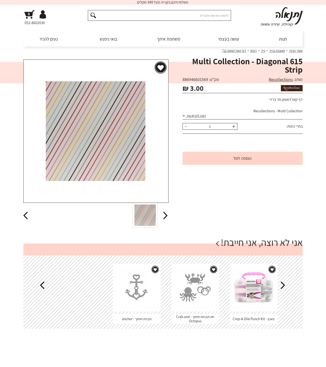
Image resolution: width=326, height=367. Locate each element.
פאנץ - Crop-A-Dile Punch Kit (253, 319)
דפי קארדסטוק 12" (234, 51)
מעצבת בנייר (277, 51)
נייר (263, 51)
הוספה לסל (242, 158)
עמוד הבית (296, 51)
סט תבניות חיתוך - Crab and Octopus (195, 318)
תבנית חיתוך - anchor (137, 319)
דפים (253, 51)
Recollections (281, 79)
